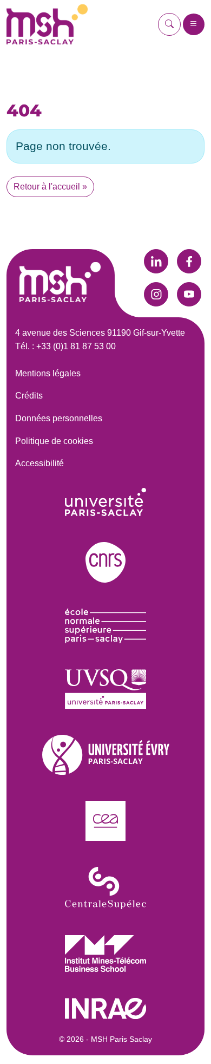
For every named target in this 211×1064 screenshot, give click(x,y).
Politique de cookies (54, 441)
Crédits (29, 395)
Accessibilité (39, 463)
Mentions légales (48, 373)
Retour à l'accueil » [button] (50, 186)
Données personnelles (58, 418)
